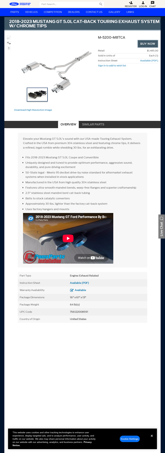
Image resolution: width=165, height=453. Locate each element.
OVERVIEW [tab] (68, 124)
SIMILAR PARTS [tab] (93, 124)
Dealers (74, 12)
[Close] (151, 438)
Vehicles (31, 12)
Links (130, 12)
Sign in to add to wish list (112, 65)
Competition (53, 12)
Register (131, 4)
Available (80, 290)
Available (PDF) (149, 60)
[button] (161, 226)
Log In (143, 4)
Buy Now (147, 44)
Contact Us (94, 12)
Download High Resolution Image (33, 110)
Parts (14, 12)
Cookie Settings (130, 439)
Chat (152, 4)
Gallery (114, 12)
